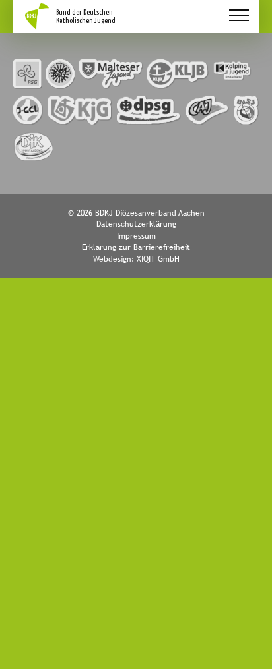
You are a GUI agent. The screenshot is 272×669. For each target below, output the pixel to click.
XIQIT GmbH (158, 259)
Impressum (136, 236)
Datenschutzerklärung (136, 224)
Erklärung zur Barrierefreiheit (136, 247)
